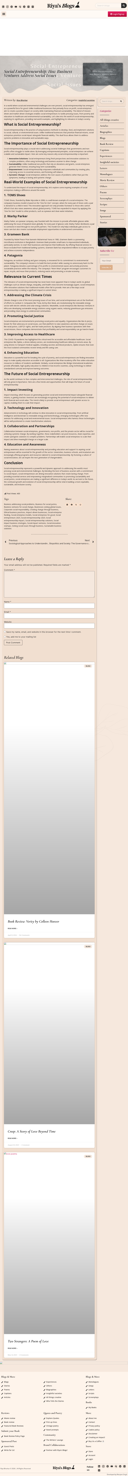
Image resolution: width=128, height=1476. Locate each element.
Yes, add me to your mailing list (21, 637)
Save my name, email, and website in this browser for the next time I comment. (43, 632)
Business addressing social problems (19, 504)
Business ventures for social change (18, 507)
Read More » (12, 928)
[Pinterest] (12, 7)
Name (7, 602)
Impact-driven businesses (36, 512)
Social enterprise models (21, 515)
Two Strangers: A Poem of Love (28, 1341)
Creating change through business (44, 509)
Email (7, 612)
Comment (9, 570)
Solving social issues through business (27, 526)
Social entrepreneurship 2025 (33, 518)
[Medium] (28, 7)
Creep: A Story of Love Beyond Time (32, 1131)
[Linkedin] (3, 7)
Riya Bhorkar (22, 100)
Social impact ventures (36, 523)
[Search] (124, 5)
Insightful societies (86, 100)
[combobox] (108, 5)
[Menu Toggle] (3, 13)
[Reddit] (24, 7)
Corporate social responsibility (16, 509)
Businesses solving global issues (47, 507)
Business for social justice (45, 504)
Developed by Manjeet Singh (117, 1474)
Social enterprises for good (43, 515)
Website (8, 622)
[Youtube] (16, 7)
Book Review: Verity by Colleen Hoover (33, 921)
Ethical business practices (14, 512)
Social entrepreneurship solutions (39, 520)
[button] (67, 504)
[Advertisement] (64, 36)
